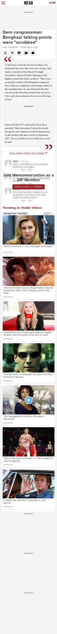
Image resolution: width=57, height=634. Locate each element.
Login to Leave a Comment (28, 187)
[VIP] (52, 3)
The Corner (11, 47)
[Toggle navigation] (3, 3)
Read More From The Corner (27, 153)
